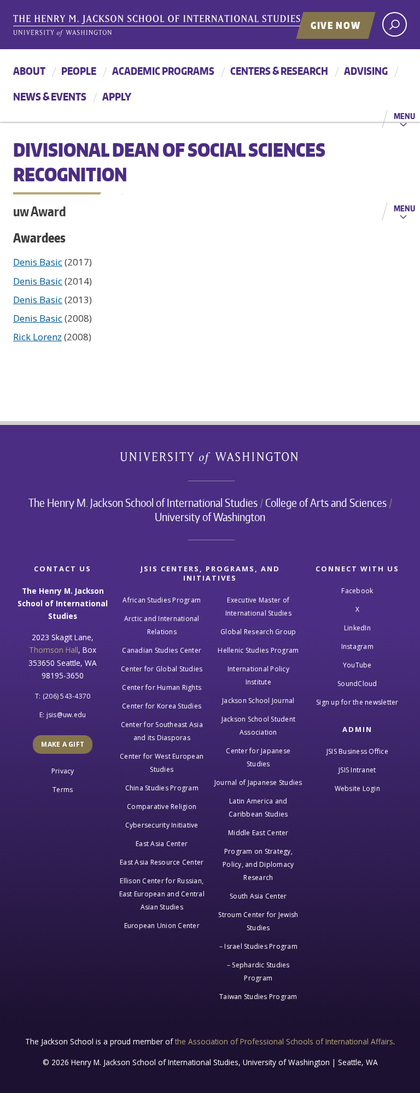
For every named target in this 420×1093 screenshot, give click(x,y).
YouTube (357, 665)
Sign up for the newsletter (357, 702)
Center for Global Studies (161, 668)
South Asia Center (258, 896)
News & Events (49, 96)
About (29, 71)
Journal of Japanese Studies (258, 782)
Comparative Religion (161, 806)
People (78, 71)
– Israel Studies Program (258, 946)
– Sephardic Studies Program (258, 971)
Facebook (357, 590)
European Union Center (162, 925)
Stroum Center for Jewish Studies (258, 921)
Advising (366, 71)
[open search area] (394, 24)
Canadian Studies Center (161, 650)
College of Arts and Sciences (326, 502)
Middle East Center (258, 832)
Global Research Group (258, 631)
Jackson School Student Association (258, 725)
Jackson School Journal (258, 700)
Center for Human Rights (161, 687)
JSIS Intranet (357, 770)
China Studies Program (162, 788)
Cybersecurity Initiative (162, 825)
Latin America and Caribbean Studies (258, 807)
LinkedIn (357, 628)
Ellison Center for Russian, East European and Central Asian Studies (162, 894)
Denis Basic (37, 262)
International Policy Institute (258, 675)
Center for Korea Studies (161, 706)
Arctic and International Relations (162, 625)
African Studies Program (161, 600)
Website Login (357, 788)
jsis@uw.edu (66, 714)
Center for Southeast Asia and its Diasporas (162, 731)
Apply (116, 96)
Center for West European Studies (161, 763)
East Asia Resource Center (161, 862)
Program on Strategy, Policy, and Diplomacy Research (258, 864)
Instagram (357, 646)
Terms (62, 789)
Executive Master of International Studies (258, 606)
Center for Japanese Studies (258, 757)
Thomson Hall (53, 650)
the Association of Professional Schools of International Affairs (284, 1041)
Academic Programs (163, 71)
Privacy (62, 771)
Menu (404, 116)
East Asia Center (162, 843)
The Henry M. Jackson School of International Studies (143, 502)
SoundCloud (357, 683)
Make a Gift (62, 744)
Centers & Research (279, 71)
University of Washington (210, 460)
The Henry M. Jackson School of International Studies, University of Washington (180, 25)
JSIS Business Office (357, 751)
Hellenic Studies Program (258, 650)
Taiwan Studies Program (258, 996)
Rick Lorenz (37, 336)
